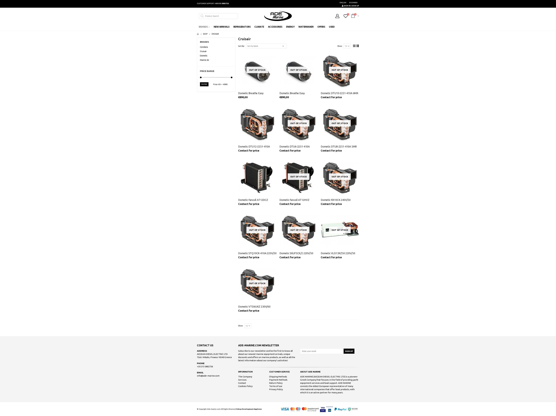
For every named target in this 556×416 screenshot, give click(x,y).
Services (242, 380)
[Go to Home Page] (198, 34)
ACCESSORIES (275, 26)
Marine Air (204, 60)
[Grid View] (354, 45)
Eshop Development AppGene (249, 409)
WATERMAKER (305, 26)
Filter (204, 84)
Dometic (203, 56)
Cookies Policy (245, 386)
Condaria (204, 47)
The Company (245, 376)
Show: (339, 46)
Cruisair (203, 51)
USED (331, 26)
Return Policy (275, 383)
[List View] (357, 45)
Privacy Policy (276, 389)
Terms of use (275, 386)
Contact (242, 383)
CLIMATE (259, 26)
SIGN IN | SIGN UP (351, 6)
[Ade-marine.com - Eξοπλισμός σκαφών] (278, 16)
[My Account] (337, 16)
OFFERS (321, 26)
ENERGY (290, 26)
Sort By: (241, 46)
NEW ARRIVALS (221, 26)
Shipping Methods (278, 376)
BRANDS (203, 26)
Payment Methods (278, 380)
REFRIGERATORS (242, 26)
